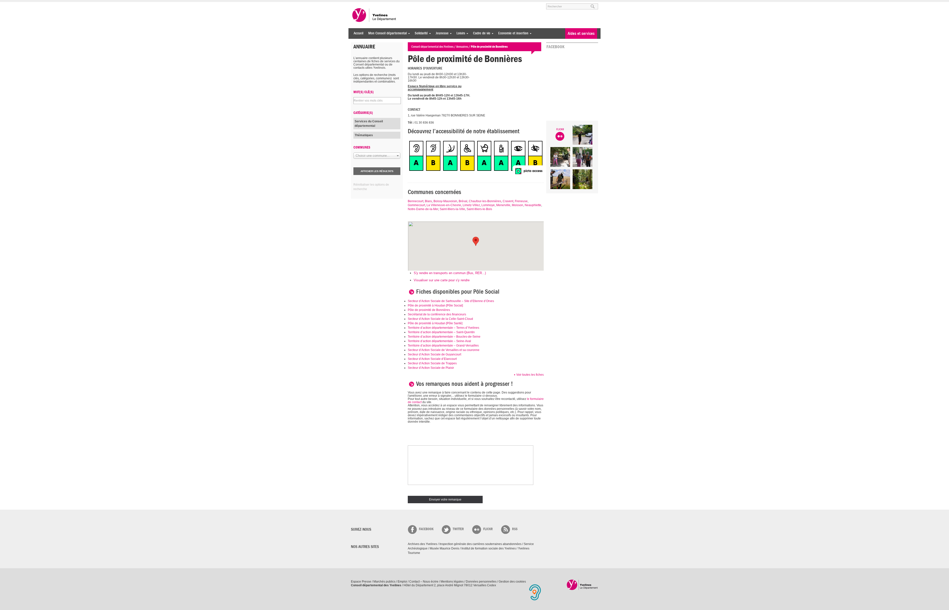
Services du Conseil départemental (369, 124)
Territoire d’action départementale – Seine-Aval (439, 341)
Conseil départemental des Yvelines (374, 15)
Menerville (503, 205)
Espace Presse (361, 581)
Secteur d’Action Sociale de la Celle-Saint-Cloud (440, 319)
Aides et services (581, 33)
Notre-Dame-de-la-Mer (423, 209)
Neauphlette (533, 205)
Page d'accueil (582, 584)
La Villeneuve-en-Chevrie (444, 205)
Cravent (508, 201)
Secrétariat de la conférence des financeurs (437, 314)
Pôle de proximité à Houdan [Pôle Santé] (435, 323)
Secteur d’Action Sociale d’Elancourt (432, 359)
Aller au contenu (381, 4)
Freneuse (521, 201)
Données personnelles (481, 581)
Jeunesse (441, 33)
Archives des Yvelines (422, 544)
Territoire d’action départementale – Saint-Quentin (441, 332)
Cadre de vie (480, 33)
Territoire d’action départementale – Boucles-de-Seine (444, 336)
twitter (458, 529)
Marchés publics (384, 581)
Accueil (358, 33)
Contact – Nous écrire (423, 581)
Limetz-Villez (471, 205)
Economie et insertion (512, 33)
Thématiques (364, 135)
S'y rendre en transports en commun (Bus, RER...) (450, 273)
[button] (476, 241)
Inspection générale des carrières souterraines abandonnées (480, 544)
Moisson (517, 205)
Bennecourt (415, 201)
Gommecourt (416, 205)
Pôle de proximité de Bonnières (429, 310)
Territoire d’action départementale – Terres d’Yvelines (443, 327)
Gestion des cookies (512, 581)
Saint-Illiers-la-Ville (452, 209)
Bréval (463, 201)
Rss (515, 529)
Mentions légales (452, 581)
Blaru (428, 201)
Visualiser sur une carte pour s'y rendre (442, 280)
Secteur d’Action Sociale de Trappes (432, 363)
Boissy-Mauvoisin (445, 201)
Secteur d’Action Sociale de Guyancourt (434, 354)
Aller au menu (357, 4)
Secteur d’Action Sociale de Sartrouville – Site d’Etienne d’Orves (451, 301)
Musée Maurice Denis (444, 548)
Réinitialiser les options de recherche (371, 187)
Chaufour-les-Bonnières (485, 201)
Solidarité (420, 33)
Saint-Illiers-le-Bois (479, 209)
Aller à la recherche (409, 4)
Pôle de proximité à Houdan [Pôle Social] (435, 305)
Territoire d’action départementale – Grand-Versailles (443, 345)
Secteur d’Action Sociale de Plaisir (431, 368)
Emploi (402, 581)
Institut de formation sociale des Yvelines (488, 548)
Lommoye (488, 205)
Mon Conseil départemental (386, 33)
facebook (426, 529)
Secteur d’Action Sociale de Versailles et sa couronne (443, 350)
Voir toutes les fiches (530, 374)
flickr (488, 529)
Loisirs (459, 33)
